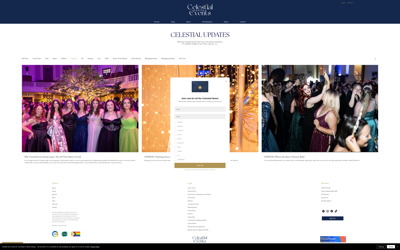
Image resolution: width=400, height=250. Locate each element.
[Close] (397, 246)
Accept (391, 247)
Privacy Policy (94, 247)
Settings (381, 247)
